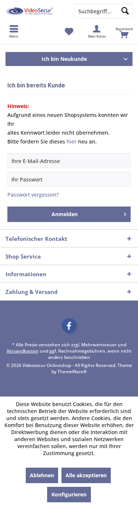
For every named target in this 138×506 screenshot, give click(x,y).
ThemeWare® (72, 371)
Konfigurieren (69, 494)
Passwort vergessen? (33, 194)
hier (72, 141)
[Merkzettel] (69, 31)
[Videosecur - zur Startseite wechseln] (35, 11)
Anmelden (65, 214)
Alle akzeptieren (86, 475)
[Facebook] (69, 325)
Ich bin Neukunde (64, 58)
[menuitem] (124, 31)
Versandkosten (23, 351)
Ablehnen (42, 475)
